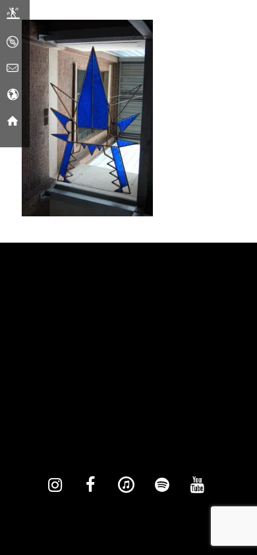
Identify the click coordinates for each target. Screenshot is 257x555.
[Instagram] (55, 485)
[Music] (12, 42)
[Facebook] (90, 485)
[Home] (12, 121)
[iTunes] (126, 485)
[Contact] (12, 69)
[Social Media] (12, 95)
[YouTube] (197, 485)
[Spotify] (161, 485)
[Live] (13, 16)
